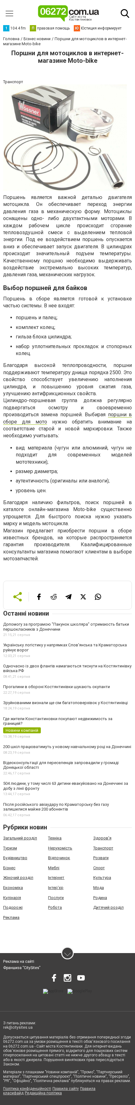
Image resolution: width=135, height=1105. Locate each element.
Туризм (10, 848)
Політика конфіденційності (27, 1088)
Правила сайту (65, 1088)
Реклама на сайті (18, 961)
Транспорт (103, 848)
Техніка (55, 838)
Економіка (13, 887)
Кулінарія (12, 897)
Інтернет (56, 877)
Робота (55, 907)
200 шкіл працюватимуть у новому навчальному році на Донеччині (67, 746)
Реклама (11, 917)
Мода (98, 887)
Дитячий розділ (108, 907)
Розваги (101, 857)
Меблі (53, 867)
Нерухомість (60, 848)
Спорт (99, 867)
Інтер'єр (55, 887)
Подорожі (13, 907)
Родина (100, 897)
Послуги (56, 897)
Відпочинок (59, 857)
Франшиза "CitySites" (21, 968)
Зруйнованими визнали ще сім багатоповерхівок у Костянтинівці (65, 702)
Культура (102, 877)
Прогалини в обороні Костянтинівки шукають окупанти (56, 686)
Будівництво (15, 857)
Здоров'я (102, 838)
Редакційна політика (43, 1093)
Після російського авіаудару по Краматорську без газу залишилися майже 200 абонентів (56, 807)
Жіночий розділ (18, 877)
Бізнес (9, 867)
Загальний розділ (20, 838)
